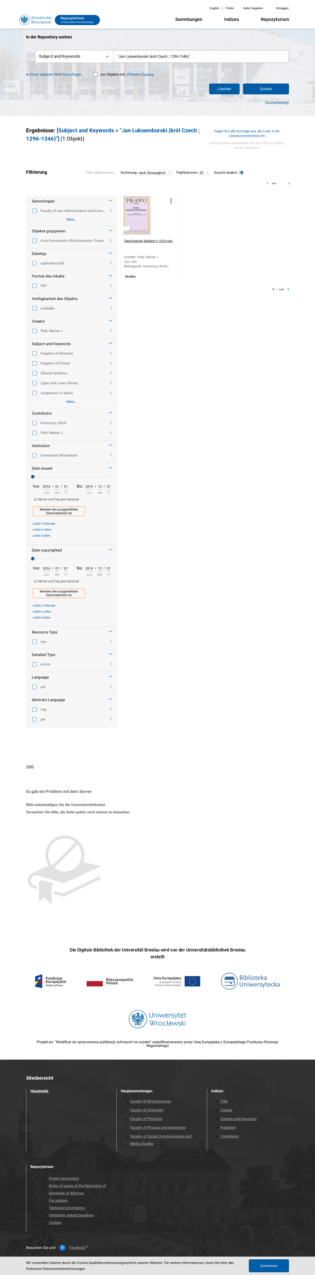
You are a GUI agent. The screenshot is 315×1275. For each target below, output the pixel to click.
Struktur (130, 276)
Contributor (229, 1136)
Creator (226, 1110)
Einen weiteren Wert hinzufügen (56, 74)
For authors (58, 1200)
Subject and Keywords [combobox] (59, 56)
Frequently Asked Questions (71, 1215)
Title (224, 1101)
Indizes (231, 19)
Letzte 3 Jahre (42, 529)
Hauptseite (39, 1091)
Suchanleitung (277, 103)
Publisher (228, 1127)
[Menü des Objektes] (171, 201)
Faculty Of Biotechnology (150, 1101)
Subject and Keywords (238, 1119)
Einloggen (282, 8)
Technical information (67, 1208)
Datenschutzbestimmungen (64, 1269)
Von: (36, 486)
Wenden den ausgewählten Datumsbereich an (59, 511)
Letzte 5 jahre (41, 535)
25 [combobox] (201, 173)
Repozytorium (275, 19)
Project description (64, 1178)
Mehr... (71, 219)
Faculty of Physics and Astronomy (158, 1127)
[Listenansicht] (241, 173)
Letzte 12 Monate (44, 523)
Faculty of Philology (146, 1119)
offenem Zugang (140, 74)
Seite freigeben (253, 8)
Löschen (224, 89)
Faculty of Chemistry (147, 1110)
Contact (55, 1222)
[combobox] (201, 56)
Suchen (266, 89)
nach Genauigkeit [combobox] (152, 173)
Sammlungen (188, 19)
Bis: (80, 486)
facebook (77, 1248)
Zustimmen (269, 1266)
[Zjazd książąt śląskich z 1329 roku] (143, 215)
